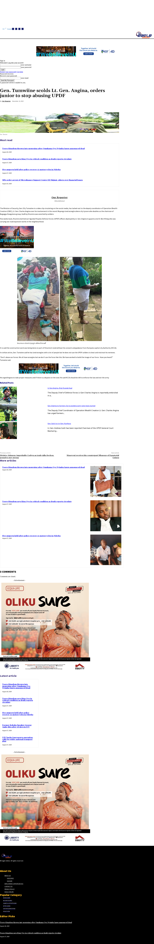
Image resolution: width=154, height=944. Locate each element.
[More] (115, 106)
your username (26, 65)
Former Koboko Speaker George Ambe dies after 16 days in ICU (17, 726)
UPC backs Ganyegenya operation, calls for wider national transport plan (17, 739)
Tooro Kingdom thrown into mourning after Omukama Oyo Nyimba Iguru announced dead (43, 149)
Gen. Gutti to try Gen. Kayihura (59, 423)
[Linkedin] (19, 29)
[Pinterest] (99, 106)
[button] (107, 41)
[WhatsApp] (107, 106)
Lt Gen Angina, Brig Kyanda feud (60, 388)
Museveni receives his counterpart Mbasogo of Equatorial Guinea (93, 456)
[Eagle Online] (144, 35)
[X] (23, 29)
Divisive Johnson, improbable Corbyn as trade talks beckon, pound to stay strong (27, 456)
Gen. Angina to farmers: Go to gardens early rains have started (71, 406)
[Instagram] (16, 29)
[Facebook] (13, 29)
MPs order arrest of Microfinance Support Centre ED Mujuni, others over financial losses (42, 180)
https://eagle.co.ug (59, 201)
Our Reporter (6, 101)
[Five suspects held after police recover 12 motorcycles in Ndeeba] (105, 550)
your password (26, 67)
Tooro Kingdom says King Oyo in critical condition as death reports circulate (37, 159)
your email (24, 78)
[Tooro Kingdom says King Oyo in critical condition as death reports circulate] (105, 515)
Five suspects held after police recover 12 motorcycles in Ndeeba (31, 170)
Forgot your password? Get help (11, 72)
